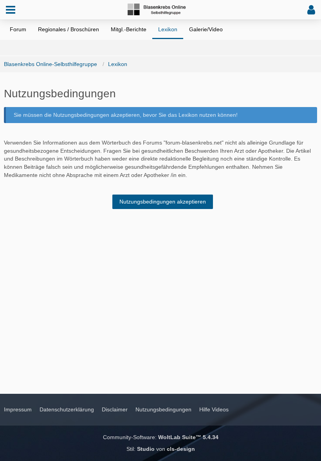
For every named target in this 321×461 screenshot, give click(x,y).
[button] (10, 10)
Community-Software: (160, 437)
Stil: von (160, 449)
